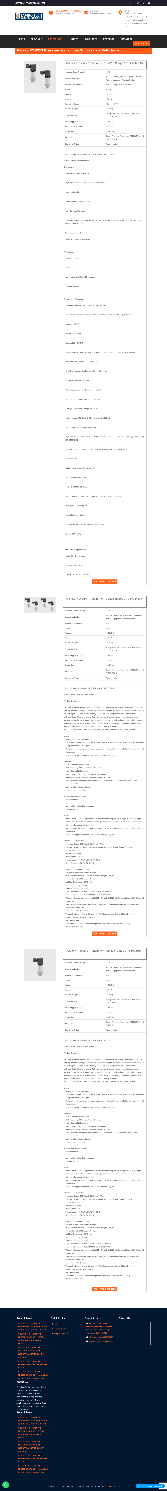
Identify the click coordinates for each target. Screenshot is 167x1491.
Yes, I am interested (105, 582)
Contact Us (126, 39)
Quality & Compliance (61, 1334)
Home (22, 39)
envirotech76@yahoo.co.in (100, 1341)
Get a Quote (141, 44)
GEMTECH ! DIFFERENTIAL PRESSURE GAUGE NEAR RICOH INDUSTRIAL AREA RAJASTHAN (32, 1326)
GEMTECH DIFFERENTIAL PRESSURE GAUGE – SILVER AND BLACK (32, 1364)
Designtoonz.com (114, 1486)
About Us (35, 39)
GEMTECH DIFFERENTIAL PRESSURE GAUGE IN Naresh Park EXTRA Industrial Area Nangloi (33, 1375)
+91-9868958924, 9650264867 (68, 11)
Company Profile (59, 1329)
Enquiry (74, 39)
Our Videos (108, 39)
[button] (150, 1486)
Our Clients (91, 39)
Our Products (55, 39)
